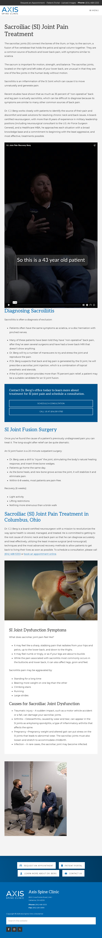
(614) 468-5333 (92, 2)
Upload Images (68, 2)
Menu (95, 10)
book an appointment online (40, 554)
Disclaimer (39, 914)
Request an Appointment (32, 2)
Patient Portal (53, 2)
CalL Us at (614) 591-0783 (51, 411)
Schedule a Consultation (51, 403)
